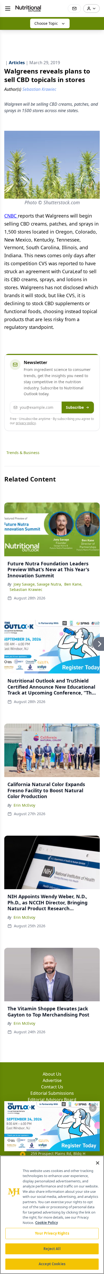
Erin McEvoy (24, 805)
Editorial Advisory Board (52, 1099)
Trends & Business (22, 452)
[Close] (97, 1163)
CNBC (11, 216)
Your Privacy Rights (52, 1233)
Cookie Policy (46, 1222)
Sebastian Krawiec (26, 589)
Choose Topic (46, 23)
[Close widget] (93, 1108)
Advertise (52, 1080)
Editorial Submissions (52, 1093)
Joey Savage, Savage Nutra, (38, 584)
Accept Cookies (52, 1263)
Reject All (51, 1248)
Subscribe (75, 407)
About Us (52, 1074)
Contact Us (52, 1087)
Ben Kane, (73, 584)
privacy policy (26, 423)
